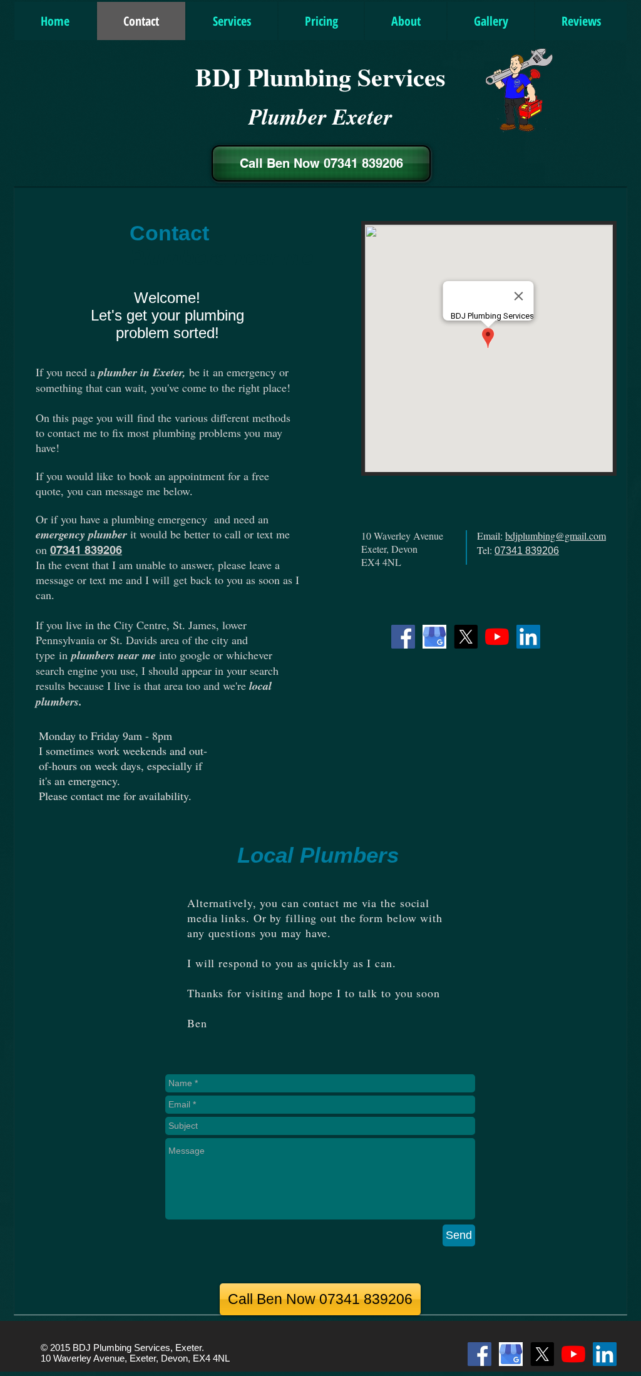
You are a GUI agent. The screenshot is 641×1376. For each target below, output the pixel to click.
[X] (466, 637)
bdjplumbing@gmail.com (555, 535)
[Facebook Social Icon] (403, 637)
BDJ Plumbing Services (320, 76)
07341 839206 (86, 550)
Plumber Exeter (320, 116)
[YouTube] (497, 637)
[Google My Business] (434, 637)
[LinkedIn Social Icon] (528, 637)
